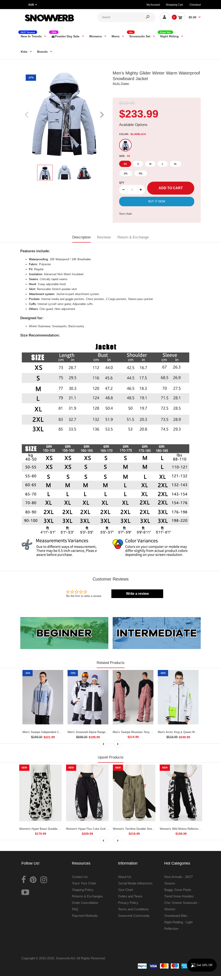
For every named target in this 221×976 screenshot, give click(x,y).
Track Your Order (84, 883)
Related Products (111, 663)
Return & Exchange (133, 237)
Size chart (125, 213)
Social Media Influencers (135, 883)
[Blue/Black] (125, 145)
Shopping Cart (174, 4)
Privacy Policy (128, 903)
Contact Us (80, 877)
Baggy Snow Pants (177, 890)
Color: (132, 134)
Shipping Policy (82, 890)
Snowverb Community (134, 915)
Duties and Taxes (130, 896)
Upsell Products (110, 757)
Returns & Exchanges (87, 896)
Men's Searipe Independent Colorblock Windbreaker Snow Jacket (63, 732)
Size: (124, 156)
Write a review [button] (137, 593)
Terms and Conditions (133, 909)
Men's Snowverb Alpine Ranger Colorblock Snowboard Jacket (106, 732)
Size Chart (125, 890)
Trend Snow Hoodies (179, 896)
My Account (153, 4)
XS (125, 164)
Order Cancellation (85, 903)
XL (175, 164)
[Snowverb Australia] (48, 22)
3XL (141, 173)
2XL (126, 173)
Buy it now (156, 201)
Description (81, 237)
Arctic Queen (121, 83)
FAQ (75, 909)
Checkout (195, 4)
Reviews (104, 237)
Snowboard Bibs (175, 915)
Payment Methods (85, 915)
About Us (124, 877)
